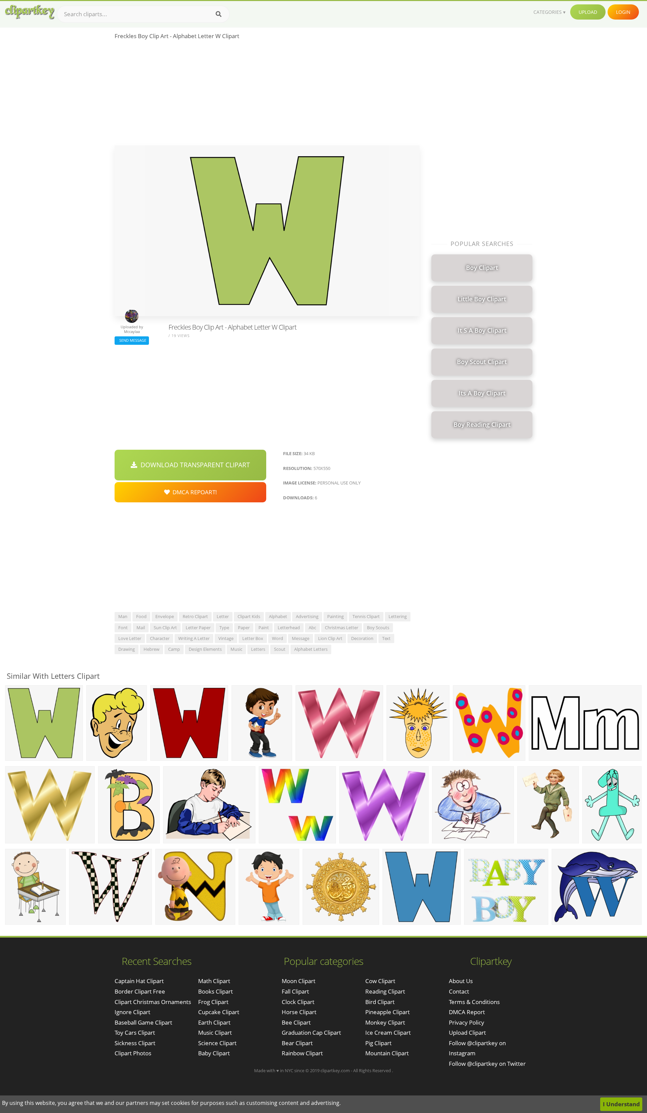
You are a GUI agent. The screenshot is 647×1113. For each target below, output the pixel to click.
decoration (362, 638)
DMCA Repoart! (193, 492)
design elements (205, 649)
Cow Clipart (380, 981)
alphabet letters (311, 649)
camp (174, 649)
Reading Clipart (385, 991)
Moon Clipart (298, 981)
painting (335, 616)
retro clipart (195, 616)
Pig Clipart (378, 1043)
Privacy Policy (466, 1022)
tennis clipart (366, 616)
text (386, 638)
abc (312, 627)
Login (623, 12)
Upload (588, 12)
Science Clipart (217, 1043)
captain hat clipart (139, 981)
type (224, 627)
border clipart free (140, 991)
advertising (307, 616)
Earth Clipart (214, 1022)
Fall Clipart (295, 991)
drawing (126, 649)
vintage (226, 638)
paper (244, 627)
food (141, 616)
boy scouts (378, 627)
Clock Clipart (298, 1002)
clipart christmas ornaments (153, 1002)
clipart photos (133, 1053)
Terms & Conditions (474, 1002)
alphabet (278, 616)
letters (258, 649)
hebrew (151, 649)
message (300, 638)
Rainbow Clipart (302, 1053)
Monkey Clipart (385, 1022)
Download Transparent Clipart (193, 465)
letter (223, 616)
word (277, 638)
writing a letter (194, 638)
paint (263, 627)
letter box (252, 638)
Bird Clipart (380, 1002)
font (123, 627)
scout (279, 649)
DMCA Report (467, 1012)
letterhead (289, 627)
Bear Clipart (297, 1043)
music (236, 649)
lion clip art (330, 638)
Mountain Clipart (387, 1053)
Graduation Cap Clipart (311, 1032)
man (122, 616)
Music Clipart (215, 1032)
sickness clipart (135, 1043)
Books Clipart (215, 991)
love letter (129, 638)
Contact (459, 991)
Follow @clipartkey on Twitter (487, 1063)
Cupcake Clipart (218, 1012)
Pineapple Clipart (387, 1012)
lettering (398, 616)
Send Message (131, 340)
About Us (461, 981)
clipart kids (249, 616)
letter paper (198, 627)
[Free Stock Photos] (29, 12)
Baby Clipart (214, 1053)
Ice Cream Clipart (388, 1032)
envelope (164, 616)
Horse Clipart (299, 1012)
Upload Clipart (467, 1032)
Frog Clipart (213, 1002)
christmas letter (341, 627)
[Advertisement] (267, 95)
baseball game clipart (143, 1022)
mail (140, 627)
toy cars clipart (135, 1032)
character (160, 638)
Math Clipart (214, 981)
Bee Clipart (296, 1022)
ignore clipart (132, 1012)
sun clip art (165, 627)
